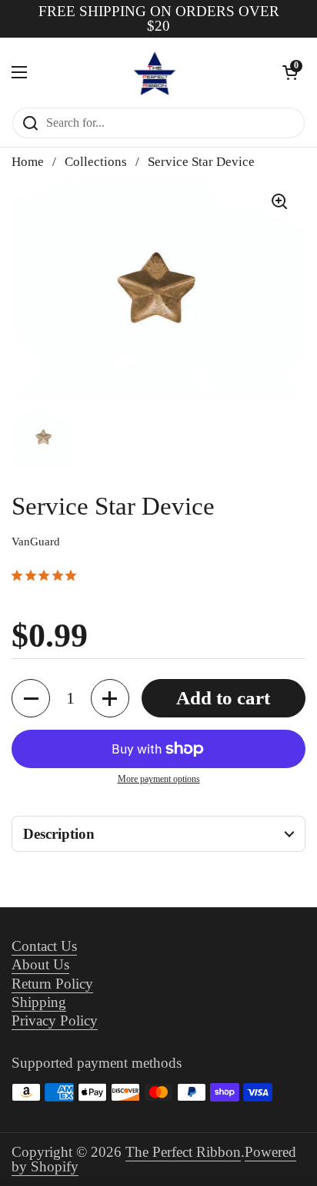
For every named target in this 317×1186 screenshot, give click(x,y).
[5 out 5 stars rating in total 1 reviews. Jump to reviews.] (47, 575)
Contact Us (44, 946)
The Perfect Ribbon (183, 1152)
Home (28, 161)
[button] (31, 698)
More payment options (159, 778)
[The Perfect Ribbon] (154, 72)
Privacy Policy (55, 1020)
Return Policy (52, 984)
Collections (96, 161)
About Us (40, 964)
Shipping (39, 1002)
